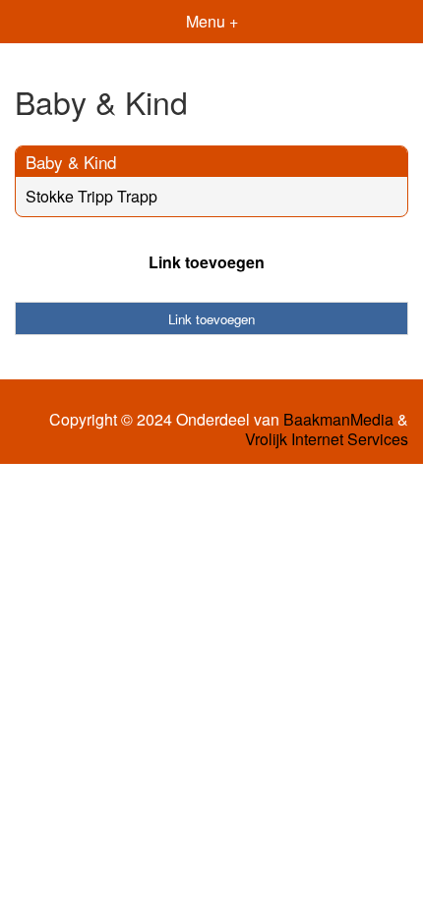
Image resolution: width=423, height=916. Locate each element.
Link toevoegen (207, 262)
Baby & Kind (71, 161)
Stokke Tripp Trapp (91, 196)
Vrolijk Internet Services (326, 439)
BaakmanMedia (338, 419)
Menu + (212, 21)
